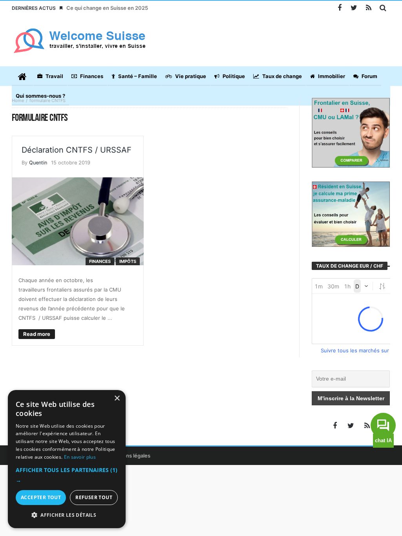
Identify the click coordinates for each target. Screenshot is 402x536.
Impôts (127, 261)
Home (18, 100)
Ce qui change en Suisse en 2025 (107, 8)
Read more (36, 334)
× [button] (117, 398)
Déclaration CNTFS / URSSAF (77, 150)
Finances (100, 261)
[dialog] (67, 459)
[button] (67, 475)
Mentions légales (129, 455)
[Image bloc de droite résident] (351, 213)
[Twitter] (354, 8)
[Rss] (368, 8)
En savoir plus (80, 457)
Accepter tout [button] (41, 497)
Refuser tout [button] (93, 497)
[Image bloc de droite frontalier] (351, 132)
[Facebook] (339, 8)
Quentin (38, 163)
